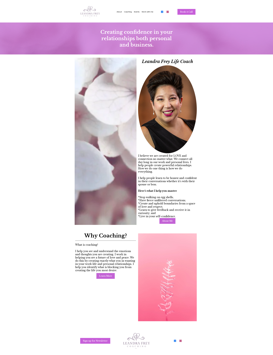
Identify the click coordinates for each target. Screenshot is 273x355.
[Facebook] (162, 12)
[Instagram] (167, 12)
